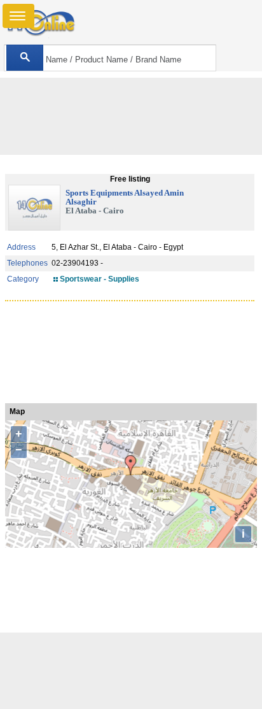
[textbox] (110, 58)
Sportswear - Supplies (99, 279)
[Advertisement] (131, 671)
